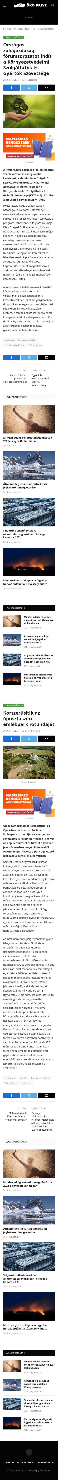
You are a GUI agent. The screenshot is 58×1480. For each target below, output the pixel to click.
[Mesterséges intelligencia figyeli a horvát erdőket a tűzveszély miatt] (29, 562)
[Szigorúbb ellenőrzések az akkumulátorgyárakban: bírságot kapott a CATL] (29, 512)
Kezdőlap (7, 28)
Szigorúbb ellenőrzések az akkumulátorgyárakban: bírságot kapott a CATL (25, 534)
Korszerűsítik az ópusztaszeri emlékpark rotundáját (15, 378)
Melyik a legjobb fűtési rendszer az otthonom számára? (16, 1116)
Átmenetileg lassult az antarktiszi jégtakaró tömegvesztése (25, 485)
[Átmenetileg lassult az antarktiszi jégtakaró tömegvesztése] (29, 465)
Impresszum (12, 1462)
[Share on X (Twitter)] (29, 88)
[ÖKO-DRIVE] (30, 5)
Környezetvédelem (14, 37)
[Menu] (5, 5)
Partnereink (45, 1462)
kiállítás (23, 1078)
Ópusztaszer (11, 1083)
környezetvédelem (27, 340)
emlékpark (10, 1078)
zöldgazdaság (35, 345)
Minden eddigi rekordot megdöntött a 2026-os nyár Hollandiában (27, 439)
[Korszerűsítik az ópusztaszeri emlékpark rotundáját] (29, 762)
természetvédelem (14, 345)
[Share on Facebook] (11, 88)
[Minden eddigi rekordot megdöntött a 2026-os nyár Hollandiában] (29, 419)
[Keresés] (52, 5)
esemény (9, 340)
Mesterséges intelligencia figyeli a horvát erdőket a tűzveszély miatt (25, 582)
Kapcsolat (28, 1462)
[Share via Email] (46, 88)
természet (26, 1083)
